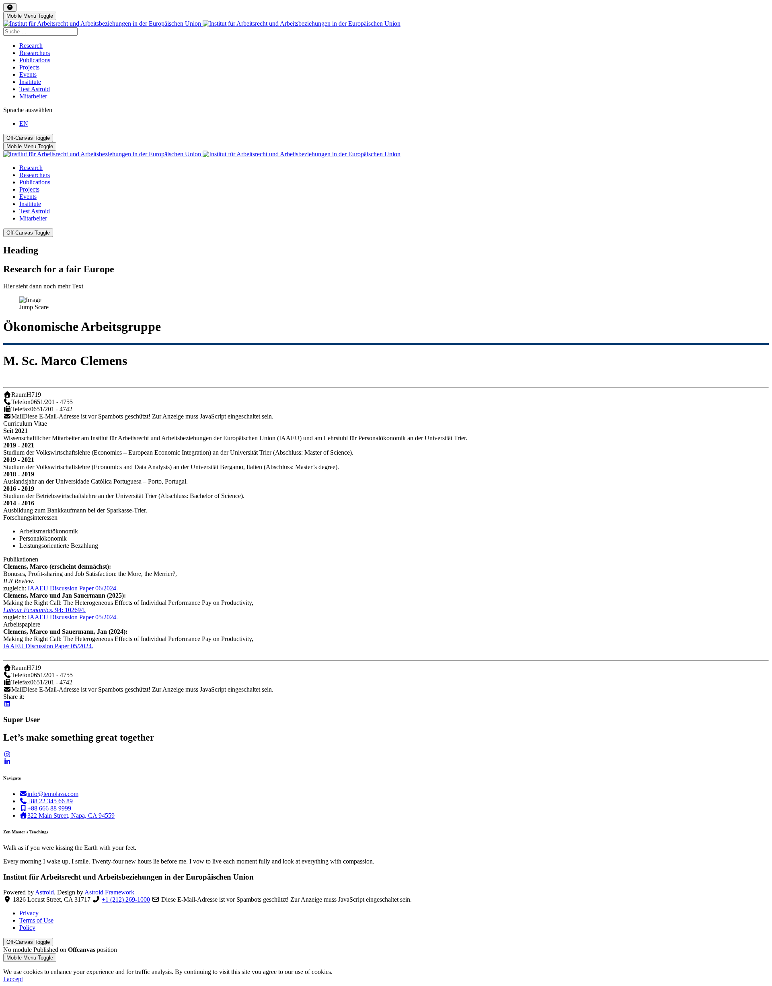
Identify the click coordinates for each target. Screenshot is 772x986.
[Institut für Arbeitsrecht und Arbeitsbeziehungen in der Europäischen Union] (201, 23)
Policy (27, 927)
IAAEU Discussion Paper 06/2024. (73, 588)
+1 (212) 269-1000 (126, 899)
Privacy (29, 913)
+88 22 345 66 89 (50, 801)
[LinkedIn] (7, 703)
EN (23, 123)
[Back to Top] (9, 7)
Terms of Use (36, 920)
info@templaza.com (52, 793)
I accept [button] (13, 979)
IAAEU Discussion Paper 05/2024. (73, 617)
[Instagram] (7, 754)
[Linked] (7, 761)
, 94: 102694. (44, 609)
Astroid (44, 892)
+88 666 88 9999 (49, 808)
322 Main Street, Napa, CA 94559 (71, 815)
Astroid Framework (109, 892)
